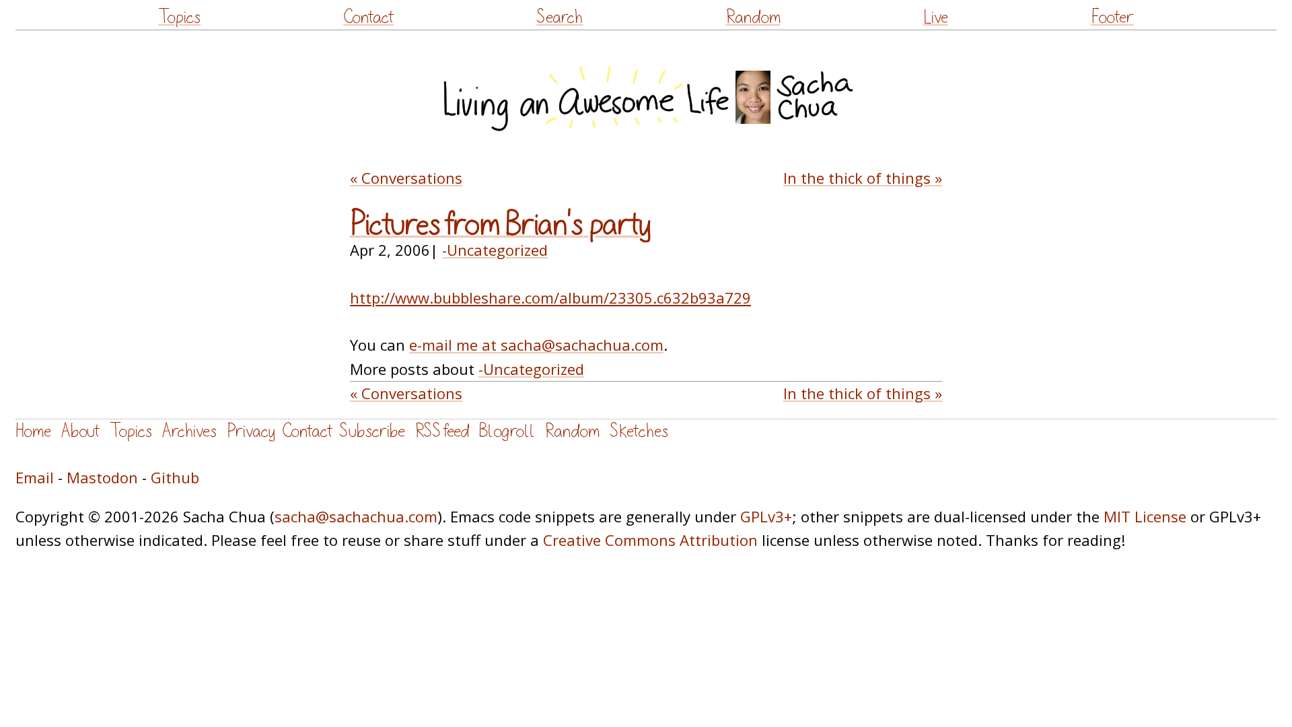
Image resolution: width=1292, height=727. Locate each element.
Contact (368, 17)
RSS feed (442, 431)
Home (33, 431)
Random (753, 17)
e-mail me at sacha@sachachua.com (536, 345)
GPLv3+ (766, 516)
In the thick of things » (862, 178)
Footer (1112, 17)
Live (935, 17)
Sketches (639, 431)
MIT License (1145, 516)
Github (175, 477)
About (80, 431)
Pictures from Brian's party (500, 224)
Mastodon (102, 477)
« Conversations (406, 178)
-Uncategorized (495, 250)
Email (34, 477)
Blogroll (507, 431)
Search (559, 17)
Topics (179, 17)
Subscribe (372, 431)
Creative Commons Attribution (650, 540)
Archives (189, 431)
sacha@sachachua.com (356, 516)
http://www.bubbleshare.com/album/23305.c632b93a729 (550, 297)
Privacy (251, 431)
